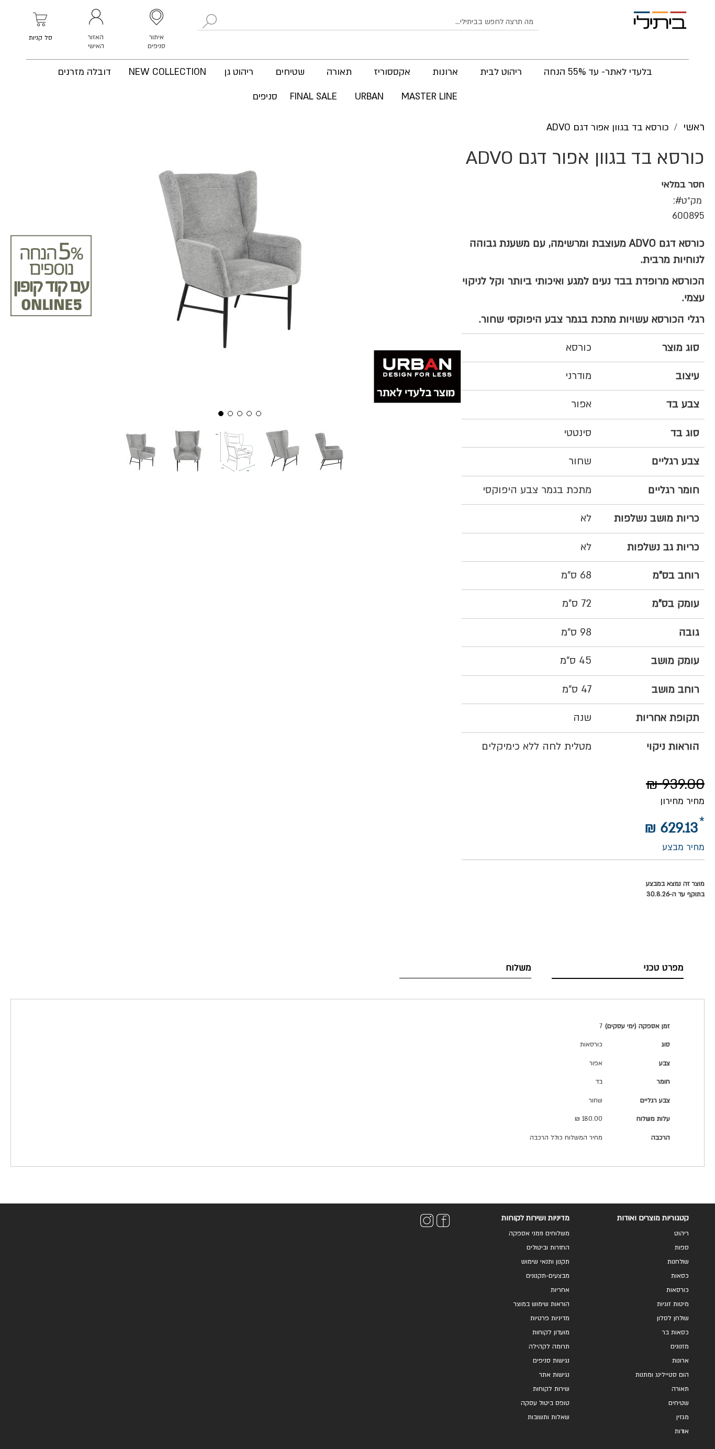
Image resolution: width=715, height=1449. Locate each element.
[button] (217, 412)
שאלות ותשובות (548, 1417)
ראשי (694, 127)
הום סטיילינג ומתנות (662, 1374)
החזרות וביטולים (548, 1247)
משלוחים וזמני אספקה (539, 1233)
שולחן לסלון (673, 1318)
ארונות (680, 1360)
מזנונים (680, 1346)
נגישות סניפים (551, 1360)
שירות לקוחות (551, 1389)
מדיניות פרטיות (549, 1318)
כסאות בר (675, 1332)
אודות (682, 1431)
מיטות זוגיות (673, 1304)
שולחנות (678, 1261)
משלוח (518, 968)
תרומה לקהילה (549, 1346)
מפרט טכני (664, 968)
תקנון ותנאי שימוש (545, 1261)
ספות (682, 1247)
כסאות (680, 1276)
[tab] (618, 968)
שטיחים (678, 1403)
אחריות (560, 1290)
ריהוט (681, 1233)
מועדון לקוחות (550, 1332)
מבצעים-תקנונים (547, 1276)
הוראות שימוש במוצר (541, 1304)
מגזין (682, 1417)
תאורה (680, 1389)
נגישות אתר (554, 1374)
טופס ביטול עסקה (545, 1403)
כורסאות (677, 1290)
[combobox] (368, 22)
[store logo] (660, 29)
